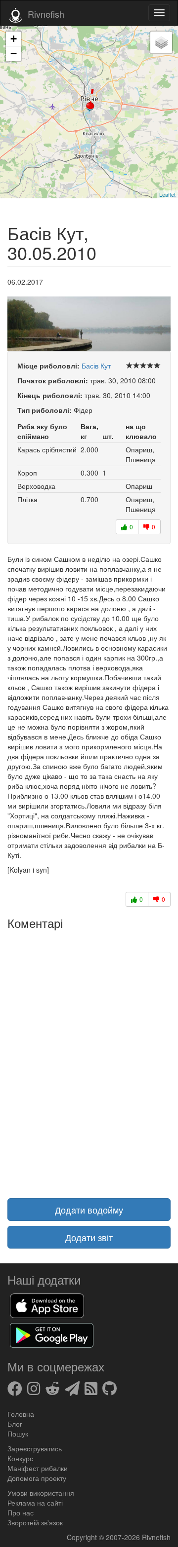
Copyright (83, 1537)
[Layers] (161, 42)
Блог (14, 1424)
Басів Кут (96, 365)
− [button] (13, 53)
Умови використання (40, 1493)
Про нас (20, 1512)
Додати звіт (89, 1237)
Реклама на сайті (35, 1503)
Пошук (17, 1433)
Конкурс (20, 1458)
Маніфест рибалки (37, 1468)
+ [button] (13, 39)
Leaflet (167, 194)
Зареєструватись (34, 1448)
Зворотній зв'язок (35, 1522)
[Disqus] (89, 1058)
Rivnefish (156, 1537)
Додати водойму (89, 1209)
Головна (20, 1414)
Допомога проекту (36, 1478)
